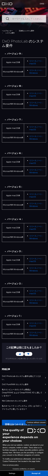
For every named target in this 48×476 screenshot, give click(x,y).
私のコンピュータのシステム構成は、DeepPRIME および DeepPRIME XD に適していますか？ (22, 392)
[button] (43, 4)
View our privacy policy (11, 465)
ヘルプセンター (7, 31)
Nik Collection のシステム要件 (14, 401)
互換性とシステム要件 (26, 31)
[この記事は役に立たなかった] (28, 354)
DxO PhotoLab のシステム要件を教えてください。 (21, 377)
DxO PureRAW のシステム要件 (15, 384)
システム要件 (10, 33)
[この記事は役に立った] (20, 354)
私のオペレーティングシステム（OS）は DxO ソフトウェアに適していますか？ (22, 407)
